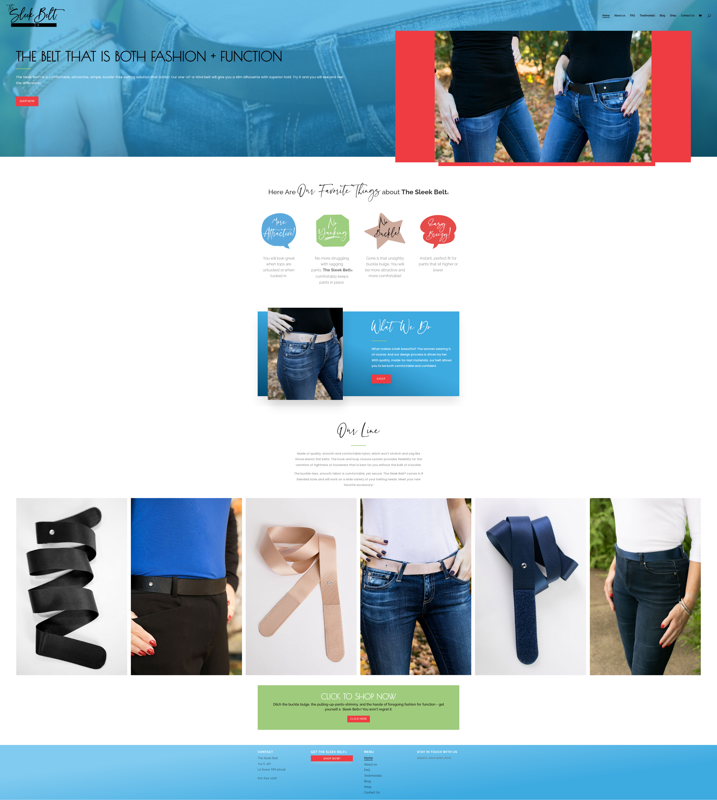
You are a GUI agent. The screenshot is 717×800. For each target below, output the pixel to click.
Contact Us (688, 15)
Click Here (358, 718)
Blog (662, 15)
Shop (673, 15)
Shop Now (27, 101)
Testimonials (647, 15)
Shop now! (332, 758)
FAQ (632, 15)
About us (619, 15)
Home (606, 15)
